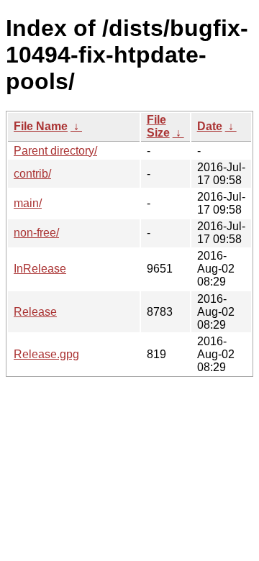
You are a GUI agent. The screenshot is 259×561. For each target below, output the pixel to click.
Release (35, 312)
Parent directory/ (55, 151)
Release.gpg (46, 354)
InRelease (40, 269)
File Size (158, 126)
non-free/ (36, 233)
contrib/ (32, 174)
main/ (28, 203)
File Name (41, 126)
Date (209, 126)
